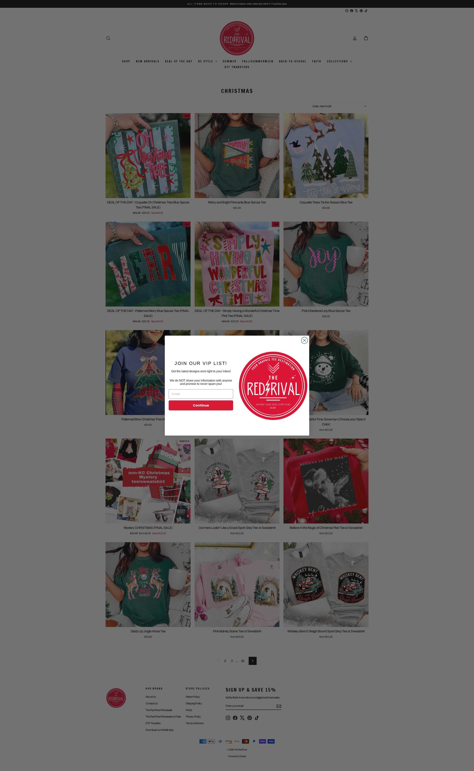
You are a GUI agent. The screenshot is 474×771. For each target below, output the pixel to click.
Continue (201, 405)
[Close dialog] (304, 340)
